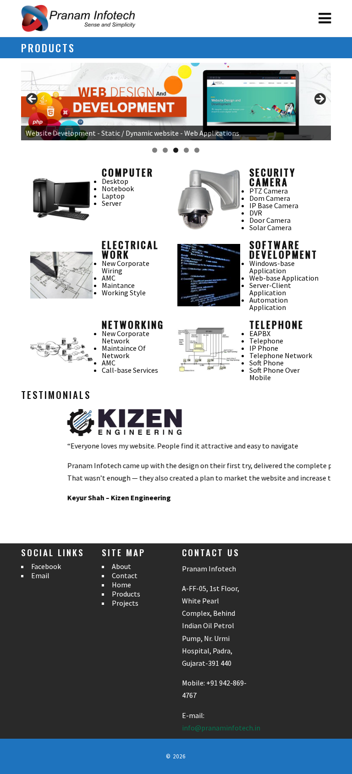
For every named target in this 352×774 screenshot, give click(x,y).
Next (319, 99)
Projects (125, 603)
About (121, 566)
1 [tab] (154, 150)
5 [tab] (196, 150)
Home (121, 584)
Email (40, 575)
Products (126, 593)
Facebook (46, 566)
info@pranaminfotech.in (221, 727)
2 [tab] (165, 150)
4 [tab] (186, 150)
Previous (32, 99)
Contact (125, 575)
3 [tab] (175, 150)
